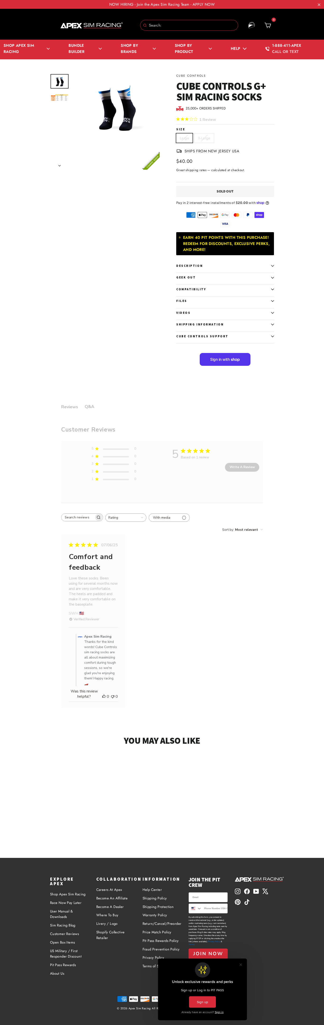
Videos (183, 313)
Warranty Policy (155, 915)
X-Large (204, 138)
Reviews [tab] (69, 407)
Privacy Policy (153, 957)
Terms (191, 944)
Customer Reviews (64, 933)
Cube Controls (191, 76)
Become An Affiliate (112, 898)
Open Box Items (62, 942)
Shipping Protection (158, 906)
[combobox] (189, 25)
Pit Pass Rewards (63, 965)
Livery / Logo (107, 923)
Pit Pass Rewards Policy (161, 940)
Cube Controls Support (202, 336)
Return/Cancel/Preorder (162, 923)
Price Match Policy (157, 932)
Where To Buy (107, 915)
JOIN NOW (208, 953)
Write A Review (242, 467)
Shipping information (200, 324)
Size (180, 129)
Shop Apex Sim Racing (68, 894)
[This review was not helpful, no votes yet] (112, 696)
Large (184, 138)
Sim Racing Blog (62, 925)
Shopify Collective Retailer (110, 935)
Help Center (152, 889)
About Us (57, 973)
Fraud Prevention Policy (161, 949)
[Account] (251, 25)
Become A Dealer (110, 906)
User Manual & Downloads (61, 914)
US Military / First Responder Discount (66, 953)
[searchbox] (77, 517)
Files (181, 301)
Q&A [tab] (89, 406)
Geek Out (186, 277)
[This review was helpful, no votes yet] (104, 696)
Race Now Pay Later (65, 902)
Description (189, 266)
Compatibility (191, 289)
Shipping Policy (155, 898)
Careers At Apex (109, 889)
